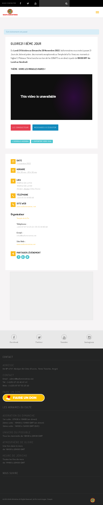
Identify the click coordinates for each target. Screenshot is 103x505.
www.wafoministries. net (26, 207)
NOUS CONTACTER (9, 3)
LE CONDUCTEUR (21, 127)
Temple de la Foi (23, 218)
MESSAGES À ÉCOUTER (45, 127)
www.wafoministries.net (26, 244)
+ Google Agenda (20, 141)
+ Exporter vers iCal (42, 141)
